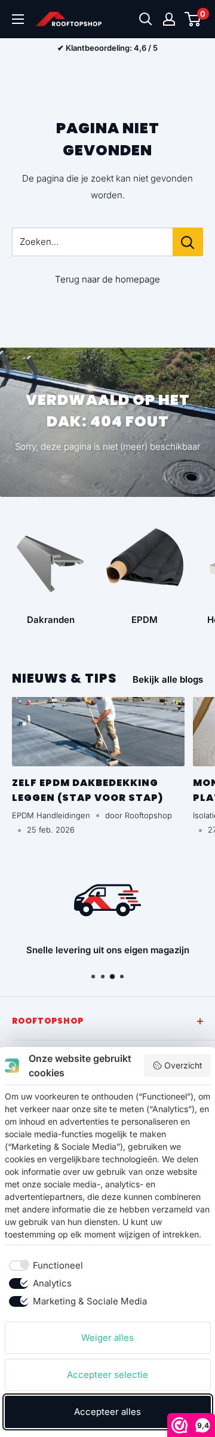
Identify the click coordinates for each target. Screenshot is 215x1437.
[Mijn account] (169, 19)
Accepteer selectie (107, 1374)
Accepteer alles (107, 1411)
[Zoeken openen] (145, 19)
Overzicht (183, 1065)
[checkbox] (44, 1266)
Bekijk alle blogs (168, 679)
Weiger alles (107, 1337)
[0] (193, 19)
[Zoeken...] (188, 242)
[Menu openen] (18, 19)
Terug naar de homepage (107, 279)
